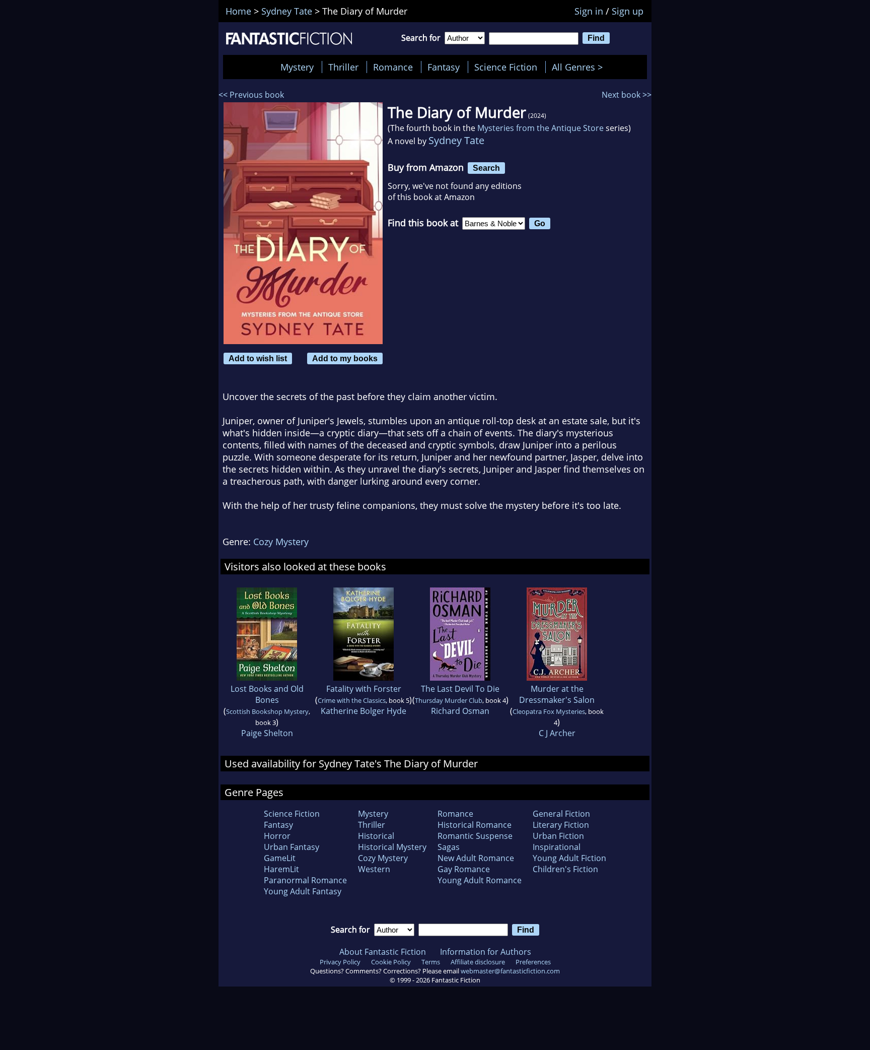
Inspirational (557, 846)
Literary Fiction (561, 824)
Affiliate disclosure (478, 961)
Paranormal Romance (305, 880)
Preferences (533, 961)
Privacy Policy (340, 961)
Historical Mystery (392, 846)
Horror (277, 835)
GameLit (280, 858)
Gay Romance (464, 869)
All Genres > (580, 67)
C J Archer (557, 733)
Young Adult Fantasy (302, 891)
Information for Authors (485, 951)
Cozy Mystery (281, 542)
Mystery (297, 67)
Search (486, 167)
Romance (393, 67)
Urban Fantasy (291, 846)
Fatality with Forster (363, 688)
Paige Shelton (267, 733)
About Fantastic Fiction (382, 951)
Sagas (449, 846)
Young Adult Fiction (569, 858)
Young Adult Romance (480, 880)
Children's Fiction (565, 869)
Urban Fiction (558, 835)
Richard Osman (460, 710)
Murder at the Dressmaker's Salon (557, 694)
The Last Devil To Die (460, 688)
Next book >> (626, 94)
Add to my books (345, 358)
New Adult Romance (476, 858)
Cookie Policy (391, 961)
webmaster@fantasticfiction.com (510, 970)
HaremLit (281, 869)
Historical (376, 835)
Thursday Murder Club (448, 700)
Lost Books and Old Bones (267, 694)
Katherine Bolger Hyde (363, 710)
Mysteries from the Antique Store (540, 128)
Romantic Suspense (475, 835)
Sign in (588, 11)
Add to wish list (258, 358)
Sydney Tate (456, 140)
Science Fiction (505, 67)
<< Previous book (251, 94)
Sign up (627, 11)
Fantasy (443, 67)
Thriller (343, 67)
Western (374, 869)
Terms (430, 961)
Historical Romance (475, 824)
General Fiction (561, 813)
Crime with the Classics (352, 700)
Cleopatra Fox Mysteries (549, 711)
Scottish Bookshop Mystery (267, 711)
